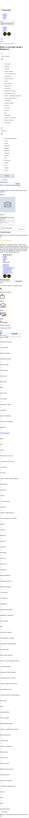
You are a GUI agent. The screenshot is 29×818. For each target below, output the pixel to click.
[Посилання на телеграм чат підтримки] (4, 33)
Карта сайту (6, 262)
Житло (5, 15)
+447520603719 (7, 269)
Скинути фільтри (16, 185)
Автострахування (5, 433)
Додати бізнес (4, 182)
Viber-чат (5, 273)
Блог (4, 18)
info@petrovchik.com (8, 267)
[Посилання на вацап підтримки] (8, 33)
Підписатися (19, 281)
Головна (1, 41)
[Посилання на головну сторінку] (5, 242)
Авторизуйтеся (4, 190)
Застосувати (4, 179)
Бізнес (5, 17)
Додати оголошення (6, 23)
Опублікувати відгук (5, 232)
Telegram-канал (7, 270)
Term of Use (6, 266)
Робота (5, 14)
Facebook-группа (7, 272)
